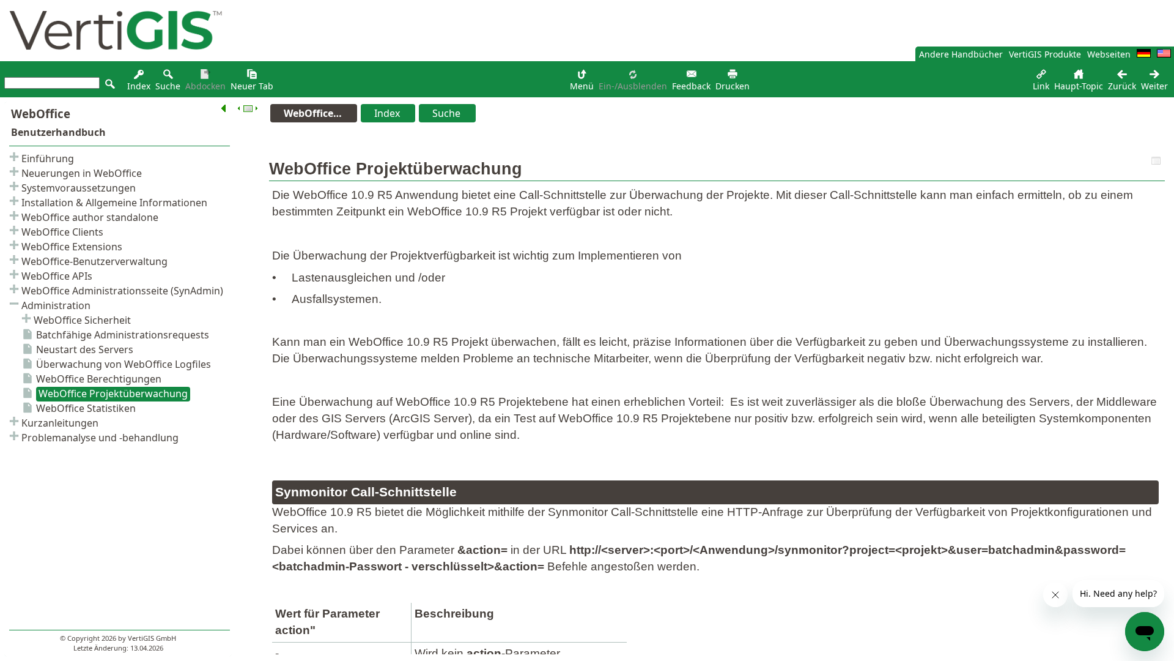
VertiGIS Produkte (1045, 54)
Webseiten (1109, 54)
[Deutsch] (1144, 54)
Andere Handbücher (961, 54)
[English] (1164, 54)
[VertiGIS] (112, 58)
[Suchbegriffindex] (139, 77)
